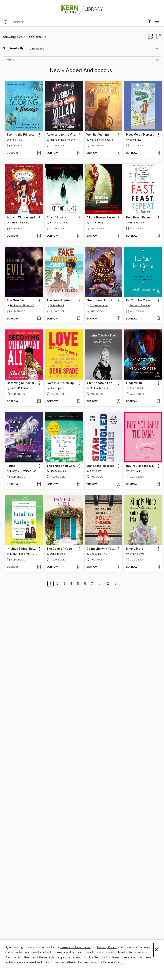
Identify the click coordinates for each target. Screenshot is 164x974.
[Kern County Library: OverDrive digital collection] (82, 8)
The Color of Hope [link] (59, 549)
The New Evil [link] (16, 300)
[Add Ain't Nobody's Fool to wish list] (118, 401)
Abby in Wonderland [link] (21, 217)
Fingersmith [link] (134, 383)
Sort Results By (13, 48)
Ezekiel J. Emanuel (139, 305)
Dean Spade (57, 388)
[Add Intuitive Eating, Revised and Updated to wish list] (38, 567)
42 (107, 583)
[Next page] (116, 583)
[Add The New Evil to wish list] (38, 318)
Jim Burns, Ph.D (98, 553)
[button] (150, 38)
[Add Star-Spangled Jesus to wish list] (118, 484)
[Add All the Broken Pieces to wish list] (118, 236)
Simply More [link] (134, 549)
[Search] (5, 22)
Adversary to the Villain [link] (62, 135)
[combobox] (73, 22)
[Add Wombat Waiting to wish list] (118, 153)
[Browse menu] (157, 21)
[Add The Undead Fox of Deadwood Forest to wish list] (118, 318)
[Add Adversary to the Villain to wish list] (78, 153)
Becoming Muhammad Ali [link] (22, 383)
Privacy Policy (106, 947)
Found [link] (11, 466)
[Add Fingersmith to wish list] (158, 401)
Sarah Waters (136, 388)
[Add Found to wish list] (38, 484)
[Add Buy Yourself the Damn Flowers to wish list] (158, 484)
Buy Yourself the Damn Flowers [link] (141, 466)
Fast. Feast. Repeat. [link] (139, 217)
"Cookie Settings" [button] (94, 957)
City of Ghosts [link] (56, 217)
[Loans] (149, 22)
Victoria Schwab (59, 222)
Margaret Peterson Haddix (24, 471)
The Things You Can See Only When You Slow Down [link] (62, 466)
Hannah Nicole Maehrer (63, 139)
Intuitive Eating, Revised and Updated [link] (22, 549)
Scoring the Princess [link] (20, 135)
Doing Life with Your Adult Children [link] (101, 549)
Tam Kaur (134, 471)
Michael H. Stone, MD (22, 305)
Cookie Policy (112, 962)
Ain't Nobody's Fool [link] (99, 383)
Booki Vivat (135, 139)
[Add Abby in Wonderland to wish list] (38, 236)
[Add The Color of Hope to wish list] (78, 567)
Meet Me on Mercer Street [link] (141, 135)
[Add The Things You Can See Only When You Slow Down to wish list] (78, 484)
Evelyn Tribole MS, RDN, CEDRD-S (24, 553)
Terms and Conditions (75, 947)
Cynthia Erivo (136, 553)
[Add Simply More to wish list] (158, 567)
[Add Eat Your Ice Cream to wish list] (158, 318)
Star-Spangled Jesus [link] (100, 466)
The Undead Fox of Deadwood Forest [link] (101, 300)
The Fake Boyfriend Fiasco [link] (62, 300)
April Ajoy (95, 471)
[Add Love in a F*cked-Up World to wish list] (78, 401)
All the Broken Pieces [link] (100, 217)
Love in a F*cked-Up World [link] (62, 383)
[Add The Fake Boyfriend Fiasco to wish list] (78, 318)
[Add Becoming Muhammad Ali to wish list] (38, 401)
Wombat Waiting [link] (97, 135)
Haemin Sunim (58, 471)
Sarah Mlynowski (19, 222)
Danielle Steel (58, 553)
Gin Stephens (136, 222)
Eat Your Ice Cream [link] (138, 300)
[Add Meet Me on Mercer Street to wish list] (158, 153)
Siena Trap (16, 139)
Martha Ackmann (99, 388)
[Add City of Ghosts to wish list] (78, 236)
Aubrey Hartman (99, 305)
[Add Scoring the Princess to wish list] (38, 153)
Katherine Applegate (101, 139)
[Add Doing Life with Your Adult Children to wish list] (118, 567)
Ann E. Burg (96, 222)
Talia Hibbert (57, 305)
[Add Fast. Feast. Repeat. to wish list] (158, 236)
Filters (10, 59)
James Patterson (19, 388)
